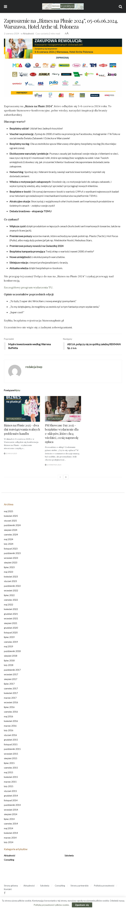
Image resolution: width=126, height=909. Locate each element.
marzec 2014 (10, 837)
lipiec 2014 (9, 819)
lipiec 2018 (9, 660)
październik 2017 (12, 670)
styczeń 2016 (10, 735)
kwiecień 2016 (11, 721)
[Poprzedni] (60, 477)
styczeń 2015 (10, 791)
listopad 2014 (11, 800)
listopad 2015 (11, 744)
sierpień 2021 (10, 623)
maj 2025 (8, 511)
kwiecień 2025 (11, 516)
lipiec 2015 (9, 763)
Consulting (9, 859)
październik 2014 (12, 805)
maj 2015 (8, 772)
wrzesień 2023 (11, 558)
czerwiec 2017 (11, 688)
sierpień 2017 (10, 679)
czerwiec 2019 (11, 642)
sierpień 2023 (10, 562)
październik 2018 (12, 651)
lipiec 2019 (9, 637)
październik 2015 (12, 749)
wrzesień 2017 (11, 674)
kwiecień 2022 (11, 609)
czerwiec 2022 (11, 600)
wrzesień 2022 (11, 590)
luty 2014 (8, 842)
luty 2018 (8, 665)
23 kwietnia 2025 (53, 465)
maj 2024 (8, 539)
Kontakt (8, 889)
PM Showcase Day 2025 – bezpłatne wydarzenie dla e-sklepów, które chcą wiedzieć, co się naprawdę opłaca (61, 433)
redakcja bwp (33, 367)
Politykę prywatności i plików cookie (51, 905)
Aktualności (28, 33)
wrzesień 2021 (11, 618)
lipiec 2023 (9, 567)
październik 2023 (12, 553)
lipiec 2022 (9, 595)
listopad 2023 (11, 548)
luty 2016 (8, 730)
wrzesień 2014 (11, 809)
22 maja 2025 (11, 453)
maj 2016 (8, 716)
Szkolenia (69, 855)
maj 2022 (8, 604)
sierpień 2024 (10, 530)
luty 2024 (8, 544)
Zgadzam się (82, 905)
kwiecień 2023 (11, 576)
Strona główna (11, 885)
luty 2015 (8, 786)
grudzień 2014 (11, 795)
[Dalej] (65, 477)
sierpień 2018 (10, 655)
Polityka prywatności (104, 885)
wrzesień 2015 (11, 753)
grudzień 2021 (11, 614)
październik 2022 (12, 586)
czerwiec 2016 (11, 711)
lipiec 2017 (9, 683)
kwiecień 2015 (11, 777)
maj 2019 (8, 646)
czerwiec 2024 (11, 534)
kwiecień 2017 (11, 693)
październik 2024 (12, 525)
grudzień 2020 (11, 628)
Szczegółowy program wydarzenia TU (28, 287)
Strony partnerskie (79, 885)
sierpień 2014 (10, 814)
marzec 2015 (10, 781)
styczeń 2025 (10, 520)
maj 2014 (8, 828)
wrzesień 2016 (11, 702)
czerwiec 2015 (11, 767)
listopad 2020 (11, 632)
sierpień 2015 (10, 758)
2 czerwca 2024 (11, 33)
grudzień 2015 (11, 739)
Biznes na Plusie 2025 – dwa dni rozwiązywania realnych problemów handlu (22, 429)
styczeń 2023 (10, 581)
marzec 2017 (10, 698)
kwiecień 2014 (11, 833)
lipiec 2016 (9, 707)
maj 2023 (8, 572)
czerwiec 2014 (11, 823)
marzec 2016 (10, 725)
